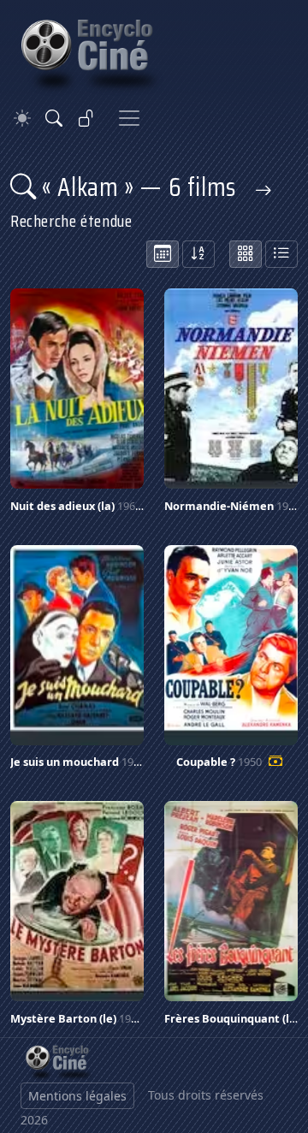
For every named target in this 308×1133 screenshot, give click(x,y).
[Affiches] (245, 254)
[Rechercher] (54, 118)
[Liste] (281, 254)
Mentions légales (77, 1096)
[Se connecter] (86, 118)
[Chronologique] (162, 254)
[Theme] (22, 118)
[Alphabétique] (198, 254)
